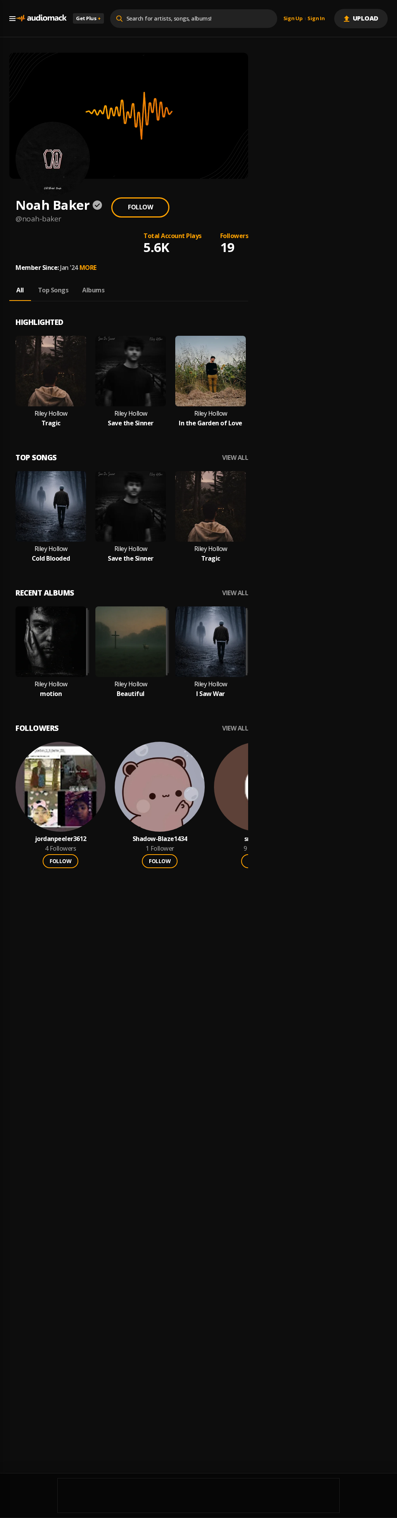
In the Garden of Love (210, 423)
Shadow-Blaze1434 (160, 839)
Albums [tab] (93, 290)
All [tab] (20, 290)
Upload (366, 18)
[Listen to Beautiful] (130, 641)
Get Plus (88, 18)
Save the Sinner (131, 423)
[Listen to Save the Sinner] (130, 371)
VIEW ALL (235, 458)
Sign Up (293, 19)
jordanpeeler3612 (60, 839)
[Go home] (41, 18)
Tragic (50, 423)
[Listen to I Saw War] (210, 641)
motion (51, 694)
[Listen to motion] (51, 641)
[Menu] (12, 18)
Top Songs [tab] (53, 290)
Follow (140, 207)
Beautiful (131, 694)
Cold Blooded (51, 558)
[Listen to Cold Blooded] (51, 506)
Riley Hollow (51, 413)
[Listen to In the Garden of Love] (210, 371)
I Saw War (210, 694)
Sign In (316, 19)
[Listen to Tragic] (51, 371)
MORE (88, 267)
